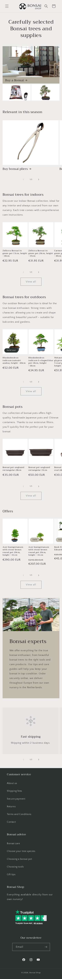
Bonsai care (13, 843)
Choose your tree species (21, 851)
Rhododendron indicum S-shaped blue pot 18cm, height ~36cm (40, 361)
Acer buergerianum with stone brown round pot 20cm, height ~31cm (13, 551)
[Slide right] (38, 179)
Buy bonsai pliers (15, 169)
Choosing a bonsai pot (19, 859)
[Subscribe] (46, 947)
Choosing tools (15, 866)
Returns (11, 806)
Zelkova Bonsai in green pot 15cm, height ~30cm (15, 253)
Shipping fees (14, 791)
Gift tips (11, 874)
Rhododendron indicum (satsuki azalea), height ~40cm (14, 360)
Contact (11, 822)
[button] (7, 6)
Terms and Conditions (19, 814)
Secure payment (16, 799)
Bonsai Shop (35, 973)
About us (12, 783)
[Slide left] (23, 179)
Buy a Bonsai (14, 80)
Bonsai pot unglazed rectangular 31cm (39, 468)
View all (31, 281)
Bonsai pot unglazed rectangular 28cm (13, 468)
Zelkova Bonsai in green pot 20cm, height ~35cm (40, 253)
